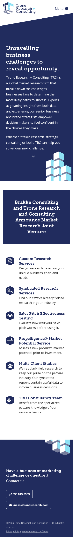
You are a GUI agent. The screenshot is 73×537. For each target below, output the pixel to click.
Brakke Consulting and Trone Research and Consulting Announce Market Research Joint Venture (36, 216)
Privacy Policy (13, 531)
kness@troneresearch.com (30, 504)
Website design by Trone (35, 531)
